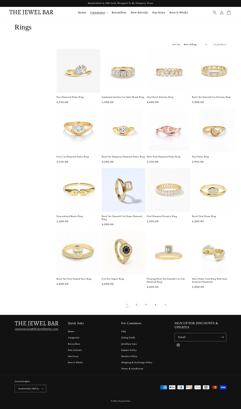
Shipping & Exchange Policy (136, 362)
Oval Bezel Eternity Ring (160, 97)
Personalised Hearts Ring (69, 216)
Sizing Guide (128, 337)
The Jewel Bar (124, 401)
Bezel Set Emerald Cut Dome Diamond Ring (122, 218)
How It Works (75, 362)
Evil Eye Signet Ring (113, 278)
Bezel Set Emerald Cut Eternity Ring (211, 97)
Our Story (73, 356)
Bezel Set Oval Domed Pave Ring (74, 278)
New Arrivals (75, 350)
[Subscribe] (222, 337)
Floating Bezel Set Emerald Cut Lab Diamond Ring (166, 280)
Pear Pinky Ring (200, 156)
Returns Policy (129, 356)
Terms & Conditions (132, 368)
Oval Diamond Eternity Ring (162, 216)
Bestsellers (74, 343)
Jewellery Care (129, 343)
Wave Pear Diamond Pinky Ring (163, 156)
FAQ (123, 331)
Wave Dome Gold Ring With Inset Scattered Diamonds (209, 280)
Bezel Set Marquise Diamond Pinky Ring (123, 156)
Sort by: (176, 44)
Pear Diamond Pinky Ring (70, 97)
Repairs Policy (129, 350)
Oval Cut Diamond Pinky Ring (72, 156)
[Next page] (165, 305)
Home (71, 331)
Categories (74, 337)
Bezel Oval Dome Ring (204, 216)
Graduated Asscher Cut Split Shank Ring (123, 97)
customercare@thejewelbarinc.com (36, 328)
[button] (99, 12)
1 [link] (127, 304)
